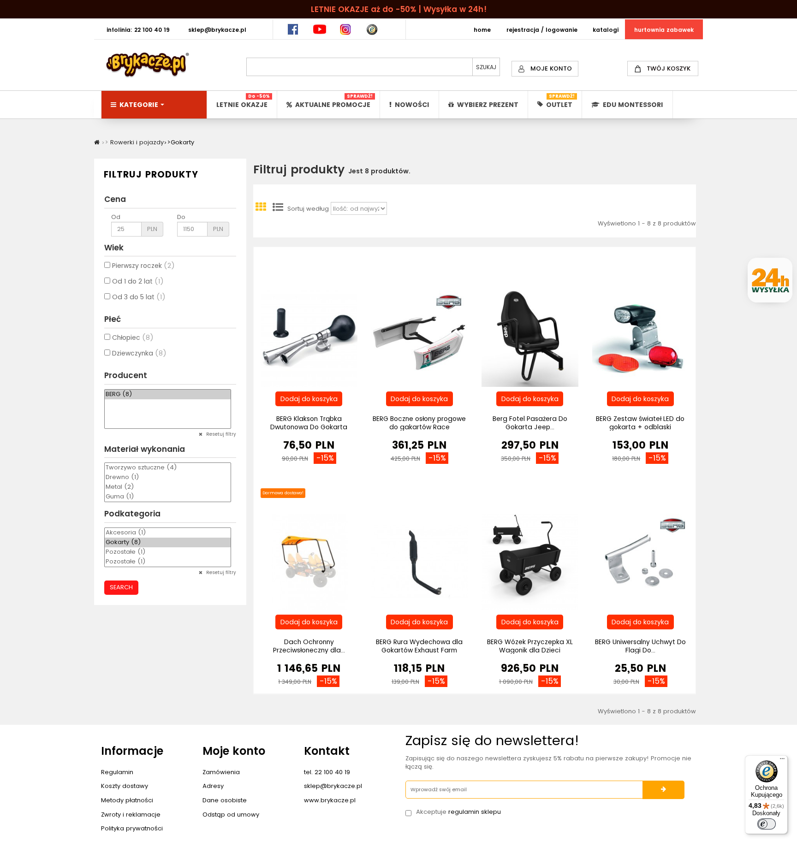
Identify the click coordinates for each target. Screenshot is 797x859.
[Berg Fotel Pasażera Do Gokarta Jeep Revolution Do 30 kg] (530, 338)
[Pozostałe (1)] (168, 552)
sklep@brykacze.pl (333, 786)
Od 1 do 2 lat (138, 281)
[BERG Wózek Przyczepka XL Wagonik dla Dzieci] (530, 561)
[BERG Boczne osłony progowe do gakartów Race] (419, 338)
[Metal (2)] (168, 487)
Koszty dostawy (124, 786)
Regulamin (117, 772)
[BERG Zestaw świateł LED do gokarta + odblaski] (640, 338)
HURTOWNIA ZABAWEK (664, 30)
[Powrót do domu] (97, 142)
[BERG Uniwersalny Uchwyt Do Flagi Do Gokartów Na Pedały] (640, 561)
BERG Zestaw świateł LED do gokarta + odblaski (640, 423)
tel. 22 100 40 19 (327, 772)
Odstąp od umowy (230, 814)
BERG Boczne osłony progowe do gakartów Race (419, 423)
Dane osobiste (224, 800)
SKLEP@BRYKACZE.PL (217, 30)
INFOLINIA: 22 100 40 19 (138, 30)
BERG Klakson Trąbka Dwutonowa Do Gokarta (308, 423)
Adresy (213, 786)
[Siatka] (260, 209)
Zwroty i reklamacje (131, 814)
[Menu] (782, 760)
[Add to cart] (308, 398)
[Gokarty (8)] (168, 542)
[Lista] (277, 209)
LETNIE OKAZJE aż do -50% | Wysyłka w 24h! (399, 9)
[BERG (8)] (168, 394)
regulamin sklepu (474, 811)
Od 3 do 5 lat (139, 297)
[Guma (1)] (168, 497)
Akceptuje (458, 812)
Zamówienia (221, 772)
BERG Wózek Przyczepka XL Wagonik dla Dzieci (530, 646)
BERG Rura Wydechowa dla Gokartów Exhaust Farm (419, 646)
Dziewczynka (139, 353)
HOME (482, 30)
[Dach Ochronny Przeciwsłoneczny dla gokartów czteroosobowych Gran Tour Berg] (309, 561)
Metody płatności (127, 800)
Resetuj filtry (220, 434)
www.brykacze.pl (330, 800)
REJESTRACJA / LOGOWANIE (541, 30)
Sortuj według (308, 209)
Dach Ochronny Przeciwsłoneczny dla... (309, 646)
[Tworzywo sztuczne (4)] (168, 468)
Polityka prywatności (132, 828)
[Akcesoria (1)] (168, 533)
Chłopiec (133, 337)
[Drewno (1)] (168, 477)
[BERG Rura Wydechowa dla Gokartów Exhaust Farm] (419, 561)
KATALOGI (606, 30)
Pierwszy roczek (143, 265)
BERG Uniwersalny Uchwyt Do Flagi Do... (640, 646)
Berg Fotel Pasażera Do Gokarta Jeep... (530, 423)
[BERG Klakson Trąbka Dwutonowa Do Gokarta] (309, 338)
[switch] (766, 823)
